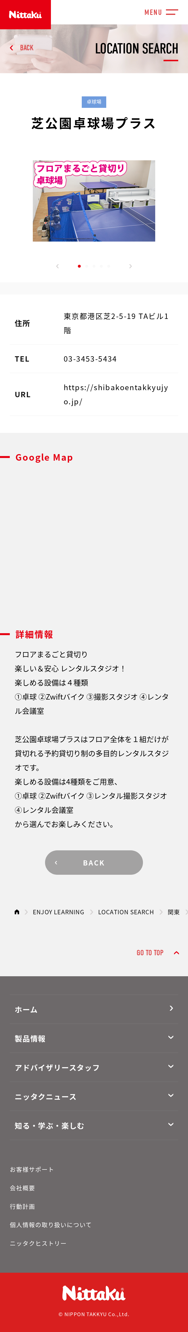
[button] (57, 266)
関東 (174, 911)
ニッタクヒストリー (38, 1243)
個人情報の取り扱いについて (51, 1224)
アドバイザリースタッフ (57, 1067)
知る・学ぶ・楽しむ (50, 1125)
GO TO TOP (150, 952)
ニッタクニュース (46, 1096)
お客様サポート (32, 1169)
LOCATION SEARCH (126, 911)
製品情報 (30, 1038)
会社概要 (22, 1187)
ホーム (26, 1009)
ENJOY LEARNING (58, 911)
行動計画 (22, 1206)
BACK (27, 47)
